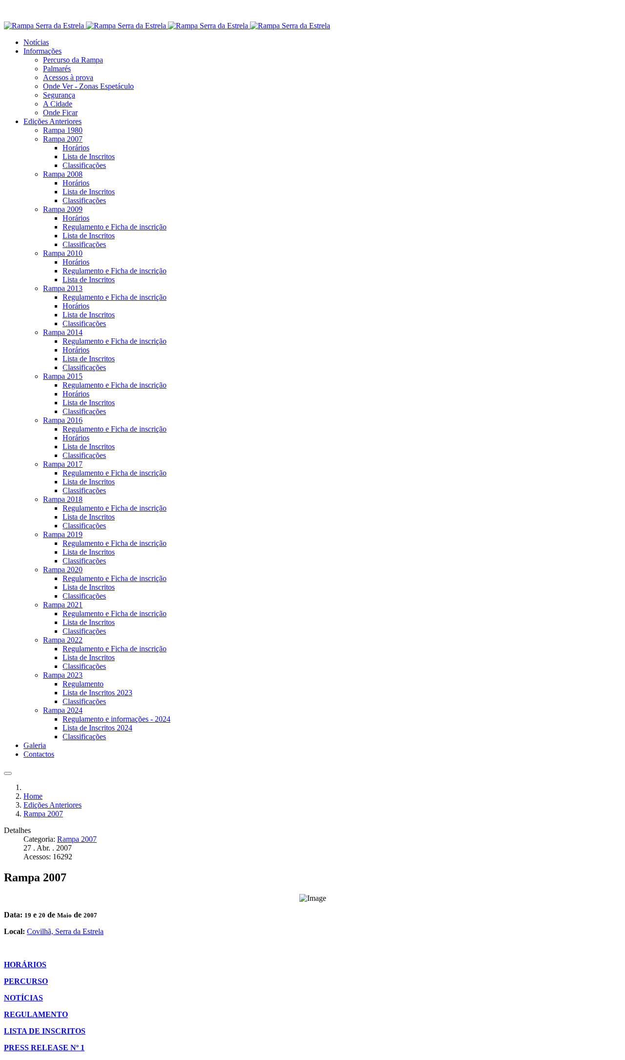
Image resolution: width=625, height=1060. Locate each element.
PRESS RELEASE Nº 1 (44, 1047)
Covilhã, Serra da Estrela (65, 931)
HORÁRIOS (25, 964)
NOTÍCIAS (23, 998)
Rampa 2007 (77, 839)
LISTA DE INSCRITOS (44, 1031)
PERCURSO (26, 981)
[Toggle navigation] (8, 773)
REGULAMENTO (36, 1014)
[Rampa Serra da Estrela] (167, 25)
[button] (42, 51)
